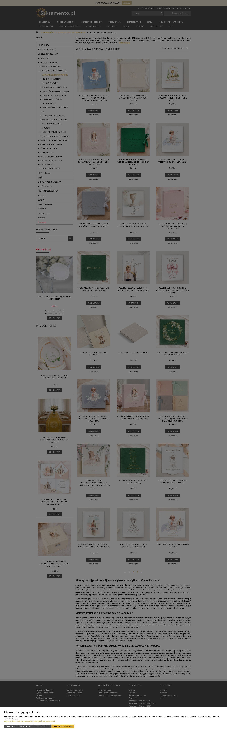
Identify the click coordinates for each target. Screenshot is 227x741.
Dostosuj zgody (42, 726)
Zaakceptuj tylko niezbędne (18, 726)
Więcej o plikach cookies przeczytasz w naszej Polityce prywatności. (29, 721)
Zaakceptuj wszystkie (63, 726)
